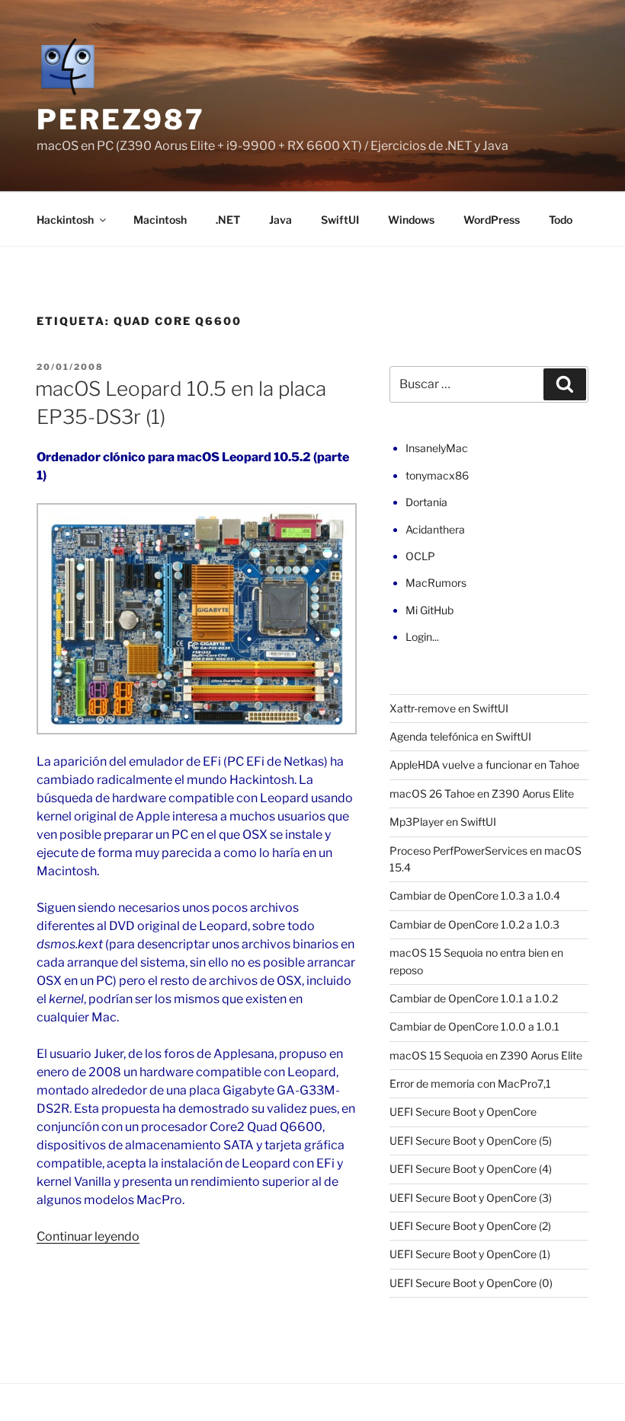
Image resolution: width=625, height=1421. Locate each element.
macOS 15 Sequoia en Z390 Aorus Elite (485, 1055)
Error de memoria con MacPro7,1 (470, 1083)
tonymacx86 (437, 475)
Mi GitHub (429, 610)
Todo (560, 219)
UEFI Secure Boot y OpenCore (463, 1111)
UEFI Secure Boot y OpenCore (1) (469, 1253)
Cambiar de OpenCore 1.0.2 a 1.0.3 (474, 924)
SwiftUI (340, 219)
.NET (228, 219)
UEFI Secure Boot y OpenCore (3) (470, 1197)
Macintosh (160, 219)
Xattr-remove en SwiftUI (448, 708)
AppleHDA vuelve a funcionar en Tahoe (484, 764)
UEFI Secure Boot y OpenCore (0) (471, 1282)
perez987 (121, 119)
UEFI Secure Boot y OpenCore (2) (470, 1225)
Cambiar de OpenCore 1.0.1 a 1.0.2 (473, 998)
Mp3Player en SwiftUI (442, 821)
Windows (411, 219)
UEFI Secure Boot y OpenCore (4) (470, 1168)
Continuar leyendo (88, 1236)
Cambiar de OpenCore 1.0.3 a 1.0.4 (474, 895)
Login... (422, 636)
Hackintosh (65, 219)
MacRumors (435, 582)
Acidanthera (435, 529)
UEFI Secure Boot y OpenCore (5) (470, 1140)
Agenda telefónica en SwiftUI (460, 736)
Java (280, 219)
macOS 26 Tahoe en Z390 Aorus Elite (481, 793)
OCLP (420, 556)
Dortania (426, 501)
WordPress (491, 219)
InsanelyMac (436, 447)
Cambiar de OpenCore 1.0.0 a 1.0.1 (474, 1026)
